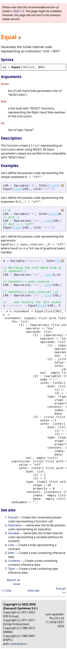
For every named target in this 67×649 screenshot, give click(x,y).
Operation (15, 525)
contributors (18, 644)
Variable (13, 533)
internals (33, 590)
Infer (11, 553)
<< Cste (6, 590)
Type (11, 569)
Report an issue (13, 582)
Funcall (13, 517)
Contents (14, 561)
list (53, 185)
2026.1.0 (18, 11)
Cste (11, 545)
